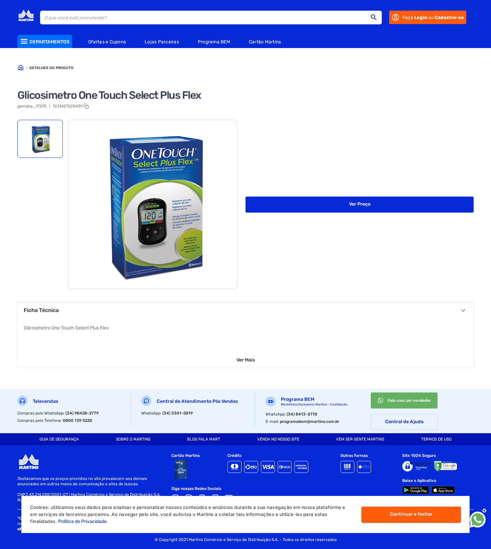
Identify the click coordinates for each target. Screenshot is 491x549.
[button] (376, 17)
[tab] (40, 139)
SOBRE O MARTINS (133, 439)
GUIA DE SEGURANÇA (59, 439)
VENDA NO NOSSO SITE (278, 439)
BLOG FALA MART (203, 439)
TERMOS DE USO (436, 439)
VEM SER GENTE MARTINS (360, 439)
